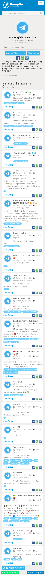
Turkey (38, 533)
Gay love (14, 463)
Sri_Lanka (17, 477)
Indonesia (17, 280)
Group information (12, 246)
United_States (19, 387)
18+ (6, 289)
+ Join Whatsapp (10, 572)
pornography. (16, 395)
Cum (7, 126)
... (5, 266)
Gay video (27, 460)
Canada (38, 356)
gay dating (15, 460)
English (26, 117)
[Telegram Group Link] (4, 191)
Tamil (15, 140)
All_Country (17, 208)
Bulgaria (39, 323)
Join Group (8, 106)
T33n (7, 559)
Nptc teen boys (20, 143)
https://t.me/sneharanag (14, 103)
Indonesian (28, 280)
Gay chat (24, 463)
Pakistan (16, 175)
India (38, 138)
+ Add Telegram (35, 572)
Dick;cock (28, 126)
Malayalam (17, 158)
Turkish (18, 535)
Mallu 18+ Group (20, 161)
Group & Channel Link (15, 53)
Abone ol (17, 539)
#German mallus (30, 311)
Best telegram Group (13, 223)
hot (19, 559)
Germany (17, 117)
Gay (6, 460)
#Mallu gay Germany (13, 311)
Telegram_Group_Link (21, 40)
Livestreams (16, 126)
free (13, 559)
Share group (33, 53)
